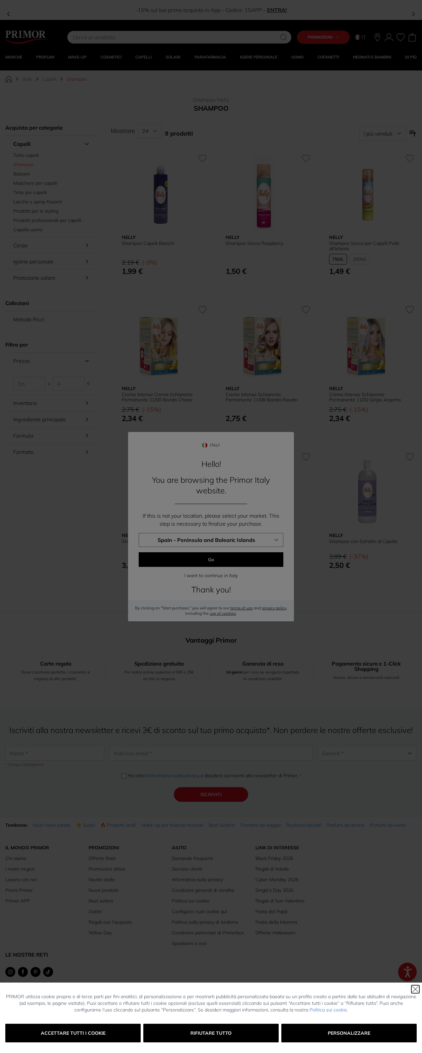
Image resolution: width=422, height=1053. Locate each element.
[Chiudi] (415, 989)
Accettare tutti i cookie (73, 1033)
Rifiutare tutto (211, 1033)
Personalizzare (349, 1033)
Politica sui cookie (328, 1010)
